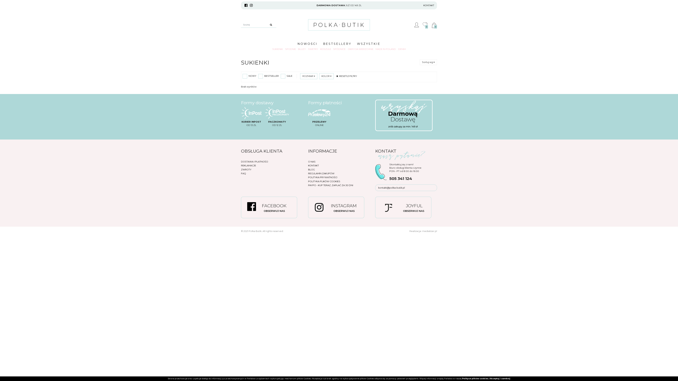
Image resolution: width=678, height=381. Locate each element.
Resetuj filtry (348, 76)
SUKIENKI (277, 49)
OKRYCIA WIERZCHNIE (360, 49)
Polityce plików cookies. (475, 378)
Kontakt (428, 5)
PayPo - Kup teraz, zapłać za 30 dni (330, 185)
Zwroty (246, 169)
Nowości (307, 44)
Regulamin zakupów (321, 173)
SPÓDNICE (339, 49)
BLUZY (302, 49)
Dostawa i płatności (254, 161)
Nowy (252, 76)
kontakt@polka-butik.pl (391, 187)
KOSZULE (325, 49)
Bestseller (271, 76)
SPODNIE (290, 49)
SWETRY (313, 49)
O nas (312, 161)
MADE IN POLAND (386, 49)
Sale (289, 76)
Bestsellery (337, 44)
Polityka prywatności (322, 177)
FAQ (243, 173)
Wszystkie (368, 44)
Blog (311, 169)
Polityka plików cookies (324, 181)
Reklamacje (248, 165)
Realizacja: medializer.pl (423, 231)
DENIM (402, 49)
